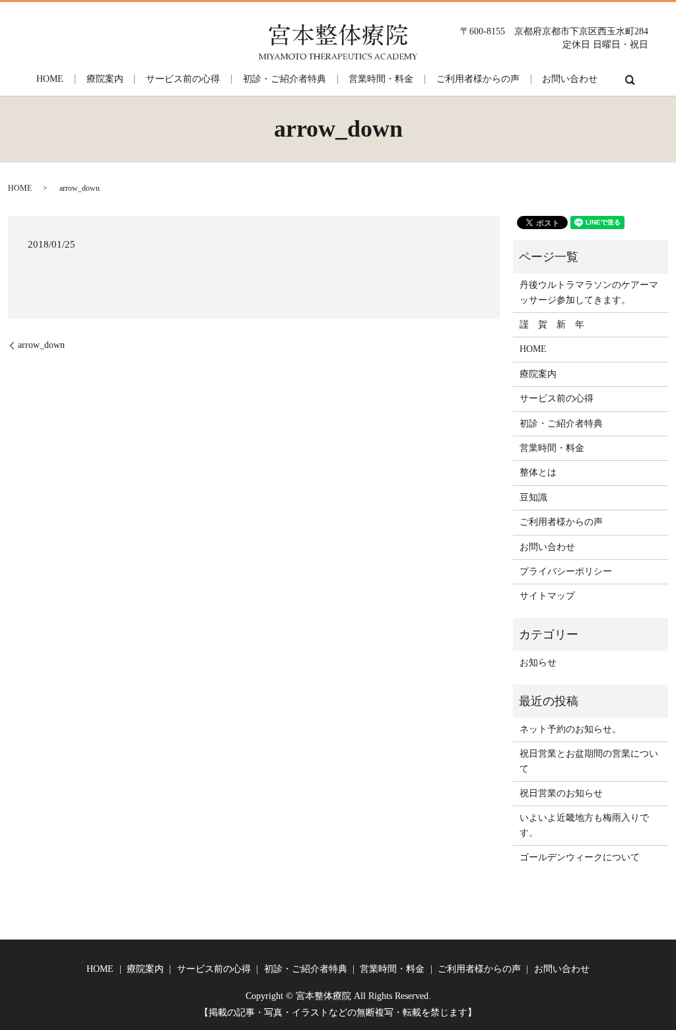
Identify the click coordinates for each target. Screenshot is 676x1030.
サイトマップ (547, 596)
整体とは (538, 472)
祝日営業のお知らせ (561, 793)
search (630, 79)
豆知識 (533, 497)
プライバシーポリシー (566, 571)
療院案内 (104, 79)
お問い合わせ (569, 79)
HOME (49, 79)
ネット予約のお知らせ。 (570, 729)
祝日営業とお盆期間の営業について (589, 761)
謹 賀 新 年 (552, 324)
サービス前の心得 (183, 79)
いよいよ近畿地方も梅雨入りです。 (584, 825)
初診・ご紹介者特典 (284, 79)
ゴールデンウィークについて (580, 857)
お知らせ (538, 663)
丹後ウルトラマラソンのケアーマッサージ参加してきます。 (589, 292)
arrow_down (41, 345)
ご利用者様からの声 (478, 79)
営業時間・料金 (381, 79)
